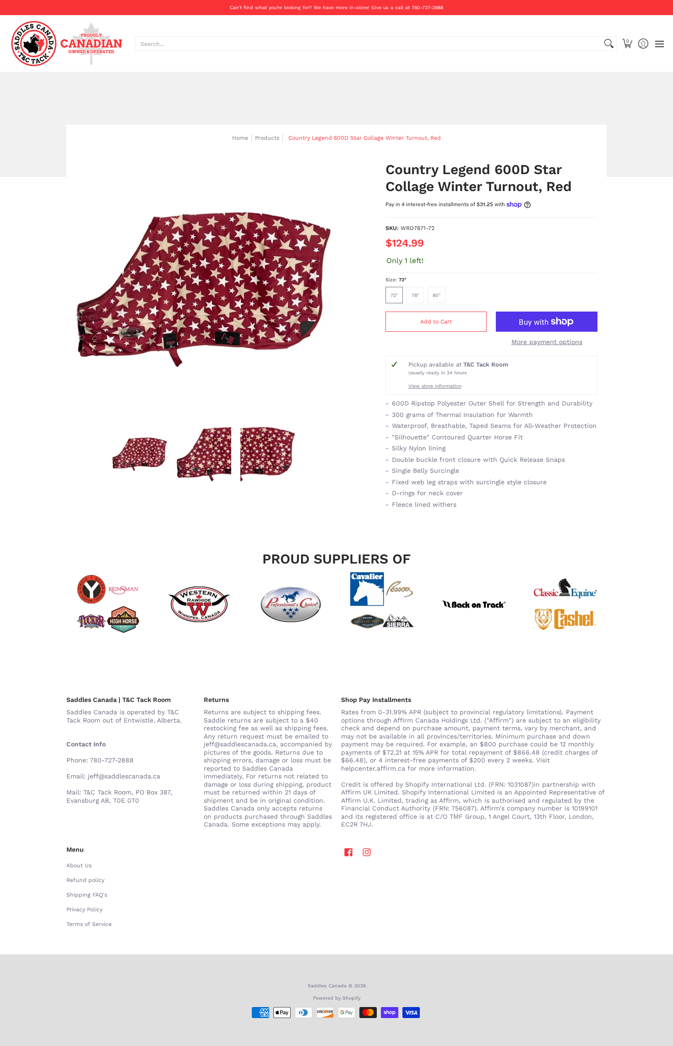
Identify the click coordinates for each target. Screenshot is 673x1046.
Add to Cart (436, 321)
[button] (627, 43)
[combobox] (369, 43)
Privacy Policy (84, 909)
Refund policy (85, 880)
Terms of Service (89, 924)
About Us (79, 865)
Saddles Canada (327, 986)
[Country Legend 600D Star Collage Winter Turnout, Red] (139, 454)
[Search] (609, 43)
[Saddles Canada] (66, 43)
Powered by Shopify (336, 998)
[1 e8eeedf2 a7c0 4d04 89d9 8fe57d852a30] (291, 604)
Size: (396, 280)
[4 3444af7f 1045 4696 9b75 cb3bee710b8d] (382, 604)
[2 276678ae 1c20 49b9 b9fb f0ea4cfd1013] (107, 604)
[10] (199, 604)
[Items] (565, 604)
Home (240, 138)
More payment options (546, 341)
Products (267, 138)
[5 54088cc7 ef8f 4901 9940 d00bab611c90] (474, 604)
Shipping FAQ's (86, 895)
